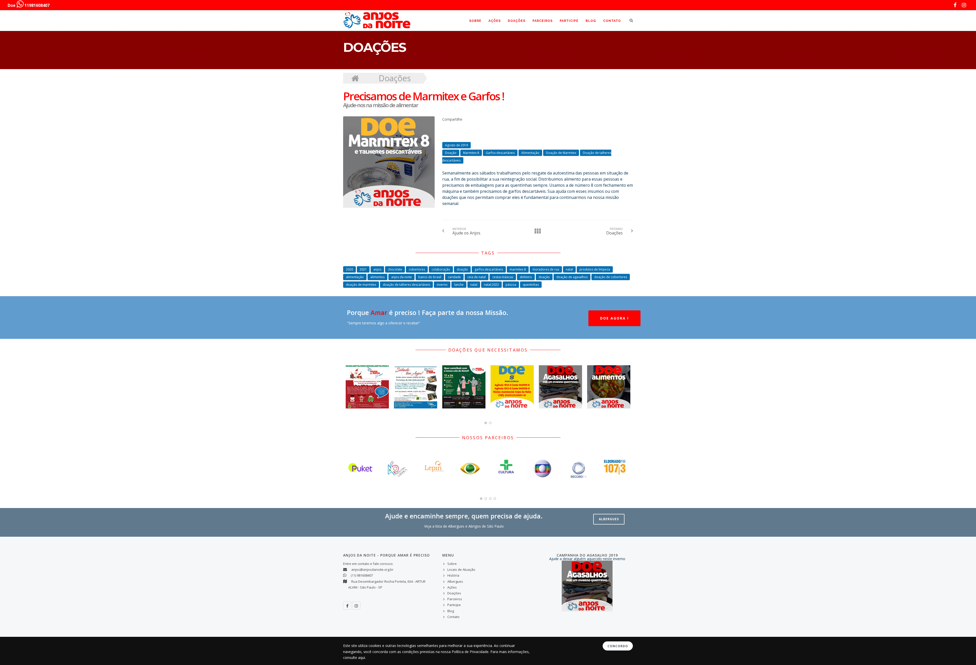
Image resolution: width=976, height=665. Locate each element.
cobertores (417, 269)
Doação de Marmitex (561, 153)
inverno (442, 284)
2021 (363, 269)
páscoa (511, 284)
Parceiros (542, 21)
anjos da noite (401, 277)
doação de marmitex (361, 284)
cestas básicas (502, 277)
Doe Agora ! (614, 318)
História (453, 575)
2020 (349, 269)
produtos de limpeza (595, 269)
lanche (459, 284)
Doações (516, 21)
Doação (450, 153)
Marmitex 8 (471, 153)
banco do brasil (429, 277)
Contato (612, 21)
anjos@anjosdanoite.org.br (372, 569)
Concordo (617, 646)
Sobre (475, 21)
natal (569, 269)
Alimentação (530, 153)
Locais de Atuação (461, 569)
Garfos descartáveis (500, 153)
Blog (591, 21)
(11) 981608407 (362, 575)
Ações (495, 21)
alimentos (377, 277)
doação (462, 269)
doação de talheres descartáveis (406, 284)
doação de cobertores (610, 277)
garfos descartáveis (489, 269)
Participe (569, 21)
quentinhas (531, 284)
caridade (454, 277)
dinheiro (526, 277)
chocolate (395, 269)
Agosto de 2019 (456, 145)
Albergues (609, 519)
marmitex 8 (518, 269)
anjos (377, 269)
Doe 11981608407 (29, 5)
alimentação (355, 277)
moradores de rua (545, 269)
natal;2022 (491, 284)
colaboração (441, 269)
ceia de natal (476, 277)
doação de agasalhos (572, 277)
